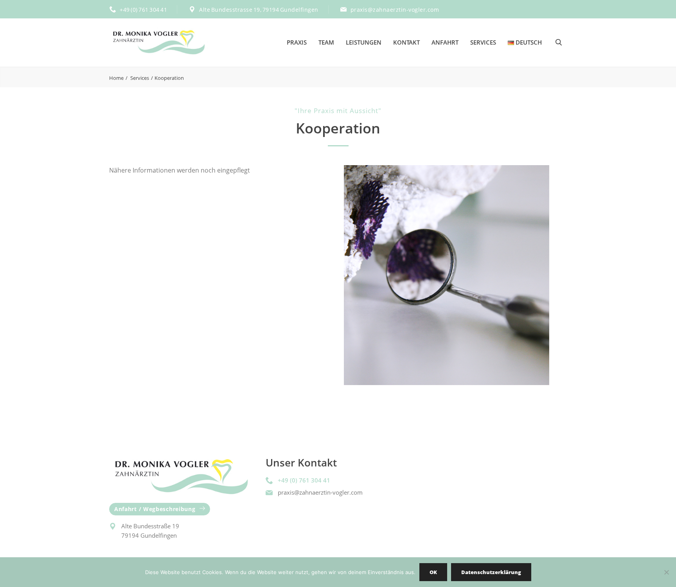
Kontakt (406, 42)
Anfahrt (444, 42)
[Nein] (666, 572)
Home (116, 77)
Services (483, 42)
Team (326, 42)
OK (433, 572)
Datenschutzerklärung (491, 572)
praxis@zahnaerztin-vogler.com (395, 9)
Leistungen (363, 42)
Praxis (297, 42)
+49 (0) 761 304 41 (143, 9)
